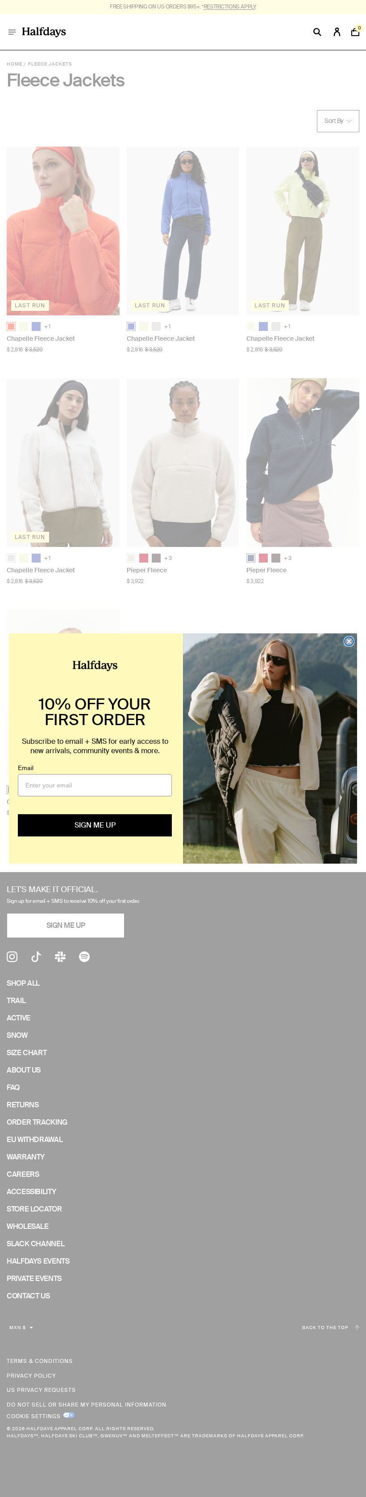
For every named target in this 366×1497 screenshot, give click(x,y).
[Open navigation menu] (12, 32)
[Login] (337, 32)
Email (25, 767)
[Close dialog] (349, 641)
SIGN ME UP (95, 825)
